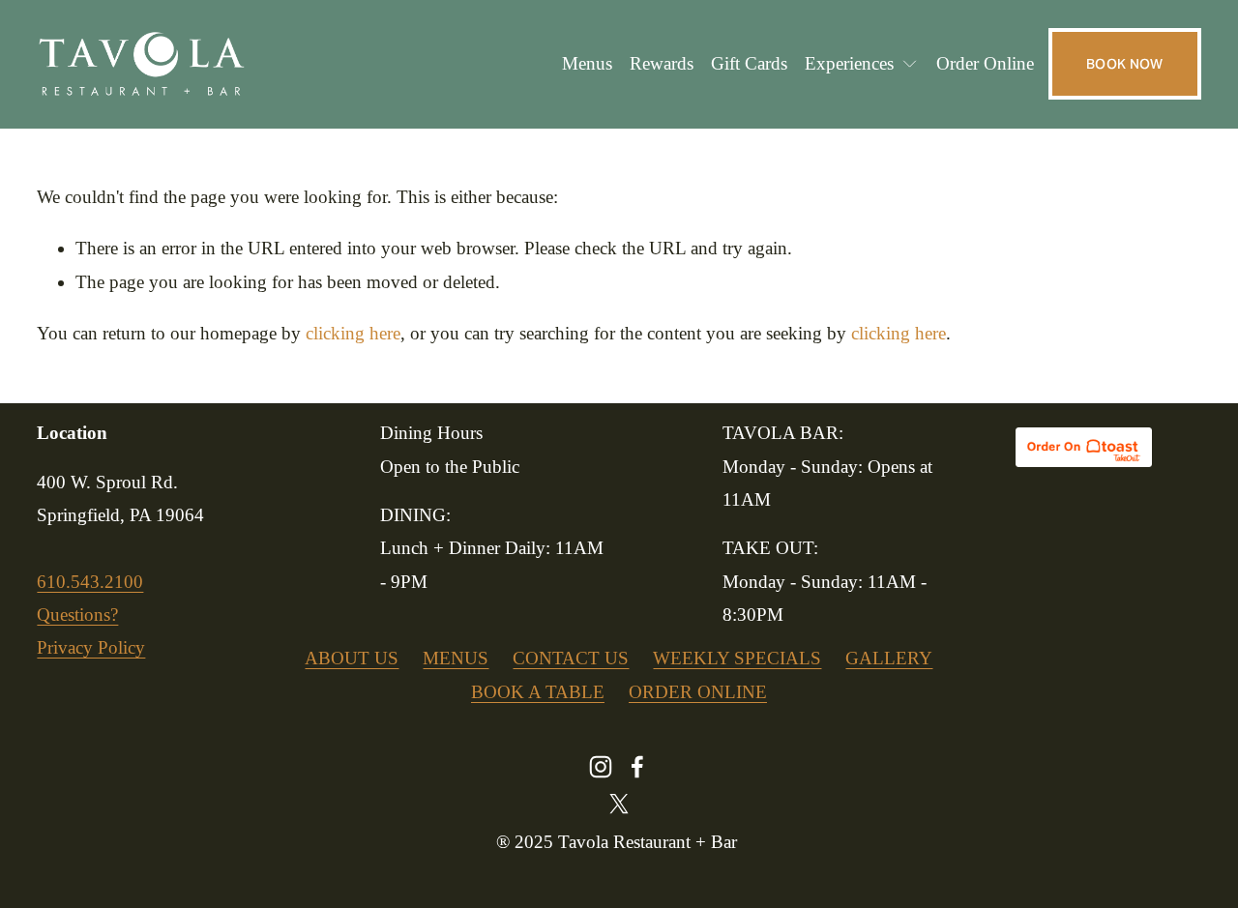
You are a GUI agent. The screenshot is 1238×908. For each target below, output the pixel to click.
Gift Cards (749, 63)
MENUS (455, 658)
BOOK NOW (1124, 64)
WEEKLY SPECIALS (737, 658)
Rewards (661, 63)
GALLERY (888, 658)
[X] (619, 803)
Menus (587, 63)
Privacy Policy (91, 647)
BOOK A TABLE (537, 692)
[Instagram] (600, 766)
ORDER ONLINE (698, 692)
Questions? (77, 614)
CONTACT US (571, 658)
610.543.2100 (90, 581)
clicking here (353, 333)
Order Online (985, 63)
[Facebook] (637, 766)
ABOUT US (351, 658)
